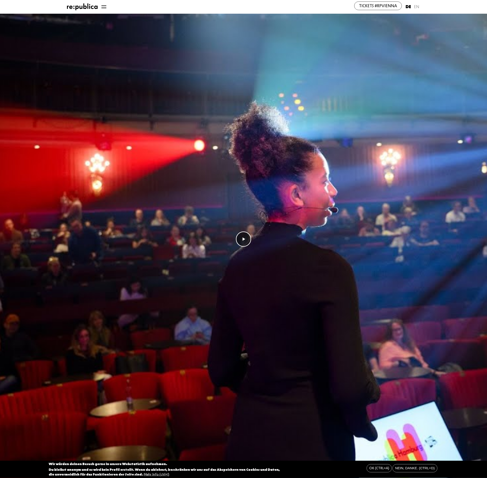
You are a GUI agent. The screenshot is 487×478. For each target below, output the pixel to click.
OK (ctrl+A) (379, 468)
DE (408, 6)
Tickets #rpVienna (378, 5)
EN (416, 6)
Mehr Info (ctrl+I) (156, 474)
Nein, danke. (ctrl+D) (415, 468)
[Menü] (104, 7)
